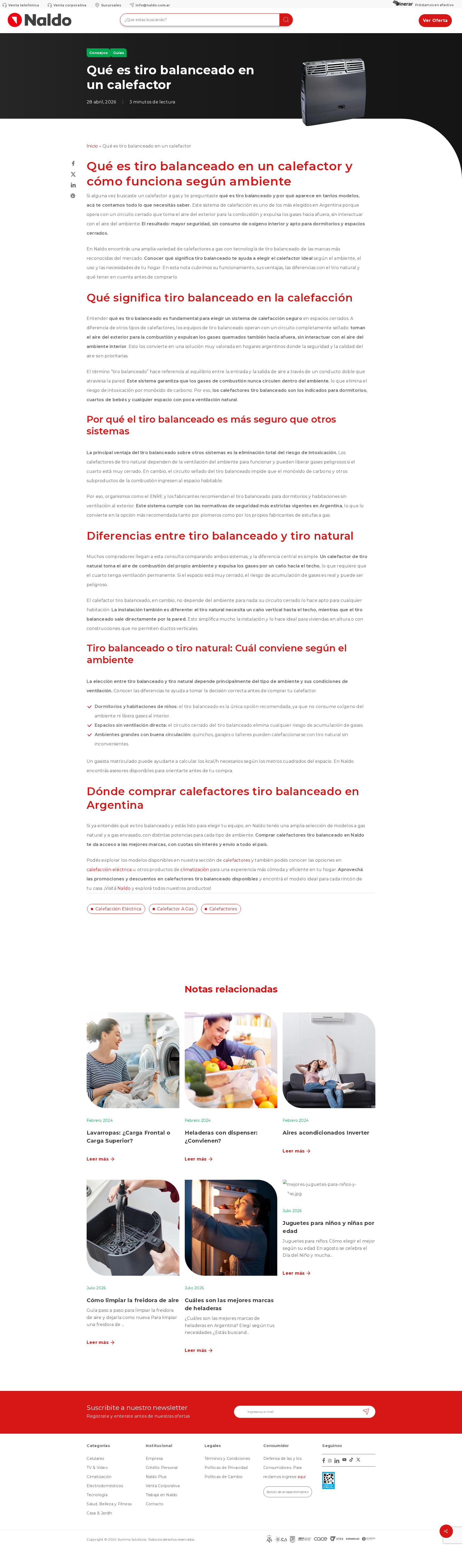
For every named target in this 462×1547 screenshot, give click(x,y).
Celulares (95, 1458)
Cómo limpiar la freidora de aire (133, 1300)
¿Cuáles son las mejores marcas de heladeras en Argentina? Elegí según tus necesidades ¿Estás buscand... (229, 1325)
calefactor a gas (175, 908)
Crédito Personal (162, 1467)
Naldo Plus (156, 1476)
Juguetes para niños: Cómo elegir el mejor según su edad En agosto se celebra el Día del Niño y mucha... (329, 1248)
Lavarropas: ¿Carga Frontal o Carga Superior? (129, 1137)
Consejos (98, 53)
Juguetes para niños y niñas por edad (328, 1227)
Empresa (154, 1458)
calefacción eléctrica (118, 908)
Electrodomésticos (105, 1485)
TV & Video (97, 1467)
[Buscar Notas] (286, 19)
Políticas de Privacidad (226, 1467)
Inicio (92, 146)
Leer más (98, 1159)
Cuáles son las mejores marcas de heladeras (229, 1304)
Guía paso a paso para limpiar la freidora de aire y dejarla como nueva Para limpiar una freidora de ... (132, 1317)
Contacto (155, 1504)
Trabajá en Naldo (162, 1494)
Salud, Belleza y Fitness (109, 1504)
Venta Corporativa (163, 1485)
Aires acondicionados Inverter (326, 1133)
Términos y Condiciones (227, 1458)
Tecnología (97, 1494)
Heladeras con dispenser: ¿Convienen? (221, 1137)
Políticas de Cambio (224, 1476)
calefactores (223, 908)
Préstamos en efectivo (434, 5)
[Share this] (73, 163)
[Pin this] (73, 195)
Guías (118, 53)
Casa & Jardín (99, 1513)
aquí (302, 1476)
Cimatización (99, 1476)
